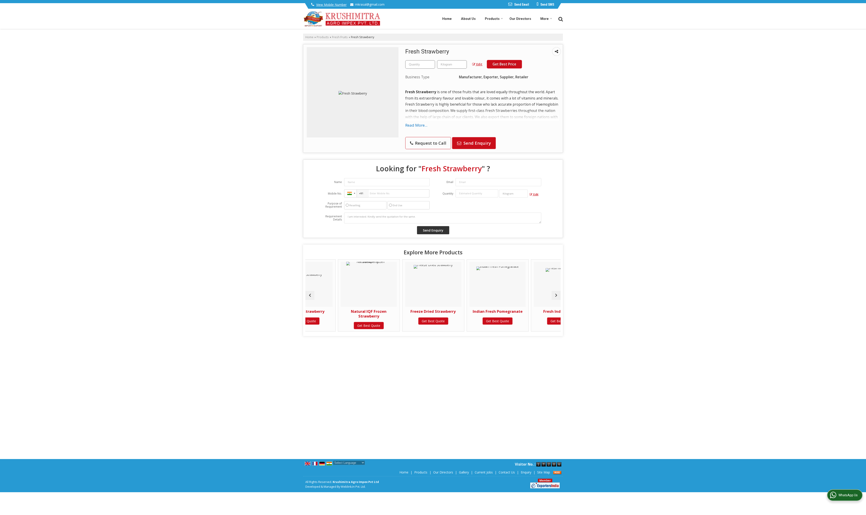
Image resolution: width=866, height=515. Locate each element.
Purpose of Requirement (333, 205)
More (544, 19)
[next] (556, 295)
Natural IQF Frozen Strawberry (336, 313)
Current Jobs (484, 472)
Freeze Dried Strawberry (401, 311)
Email (450, 182)
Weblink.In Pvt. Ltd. (353, 487)
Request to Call (430, 143)
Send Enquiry (476, 143)
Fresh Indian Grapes (529, 311)
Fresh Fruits (340, 37)
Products (492, 19)
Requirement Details (333, 218)
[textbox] (452, 64)
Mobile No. (335, 193)
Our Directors (520, 19)
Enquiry (526, 472)
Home (447, 19)
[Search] (560, 18)
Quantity (447, 193)
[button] (331, 4)
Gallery (464, 472)
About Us (468, 19)
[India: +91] (350, 193)
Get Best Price (504, 64)
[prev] (309, 295)
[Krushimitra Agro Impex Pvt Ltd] (342, 19)
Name (338, 182)
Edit (478, 64)
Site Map (543, 472)
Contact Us (507, 472)
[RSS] (557, 472)
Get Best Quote (336, 325)
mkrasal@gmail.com (370, 4)
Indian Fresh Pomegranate (465, 311)
